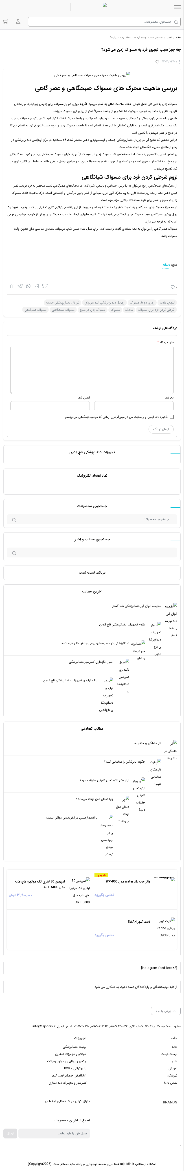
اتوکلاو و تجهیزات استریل (70, 1054)
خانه (178, 37)
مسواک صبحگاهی (63, 309)
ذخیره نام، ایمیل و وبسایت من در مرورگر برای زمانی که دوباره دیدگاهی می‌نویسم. (116, 416)
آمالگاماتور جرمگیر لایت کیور (69, 1075)
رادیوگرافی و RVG (75, 1068)
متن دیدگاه (165, 342)
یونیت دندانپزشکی (74, 1046)
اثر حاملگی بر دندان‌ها (147, 743)
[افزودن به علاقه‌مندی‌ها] (157, 62)
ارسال (10, 1133)
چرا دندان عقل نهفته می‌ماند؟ (94, 799)
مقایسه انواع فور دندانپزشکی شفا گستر (136, 605)
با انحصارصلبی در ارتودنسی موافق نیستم (71, 817)
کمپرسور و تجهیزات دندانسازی (67, 1082)
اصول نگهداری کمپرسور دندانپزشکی (91, 661)
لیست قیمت (169, 1054)
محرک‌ (129, 309)
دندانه (166, 264)
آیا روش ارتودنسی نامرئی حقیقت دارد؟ (104, 780)
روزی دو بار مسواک (142, 302)
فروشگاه (172, 1075)
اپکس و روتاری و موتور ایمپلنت (66, 1061)
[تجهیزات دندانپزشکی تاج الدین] (88, 7)
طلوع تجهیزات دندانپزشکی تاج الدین (122, 624)
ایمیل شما (84, 397)
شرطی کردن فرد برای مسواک (156, 309)
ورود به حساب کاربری (18, 21)
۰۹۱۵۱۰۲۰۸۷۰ (81, 1026)
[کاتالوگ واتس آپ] (58, 1112)
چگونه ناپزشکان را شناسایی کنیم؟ (124, 761)
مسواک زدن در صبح (92, 309)
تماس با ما (170, 1082)
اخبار (169, 37)
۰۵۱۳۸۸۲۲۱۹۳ (99, 1026)
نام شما (169, 397)
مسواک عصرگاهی (35, 309)
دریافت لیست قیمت (92, 572)
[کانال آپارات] (68, 1112)
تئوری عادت (167, 302)
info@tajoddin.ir (44, 1026)
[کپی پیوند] (12, 286)
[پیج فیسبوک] (78, 1112)
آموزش (173, 1068)
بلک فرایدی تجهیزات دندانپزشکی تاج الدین (70, 680)
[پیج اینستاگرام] (47, 1112)
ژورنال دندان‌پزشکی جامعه (62, 302)
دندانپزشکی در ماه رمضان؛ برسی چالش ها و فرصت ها (95, 643)
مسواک (115, 309)
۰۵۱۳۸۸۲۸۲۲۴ (119, 1026)
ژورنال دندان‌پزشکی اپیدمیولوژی (104, 302)
